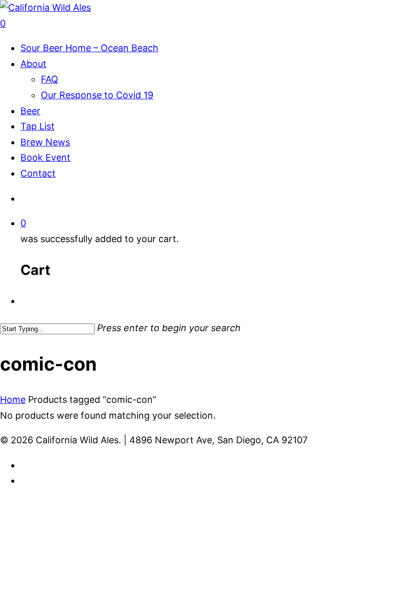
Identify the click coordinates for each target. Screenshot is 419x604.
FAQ (49, 79)
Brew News (45, 142)
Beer (30, 110)
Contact (38, 173)
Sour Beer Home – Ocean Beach (89, 47)
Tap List (37, 126)
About (33, 63)
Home (13, 399)
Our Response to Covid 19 (97, 95)
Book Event (45, 157)
